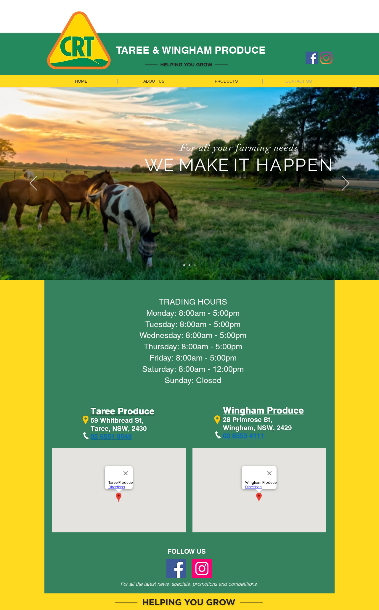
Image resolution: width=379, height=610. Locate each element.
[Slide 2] (189, 265)
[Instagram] (326, 58)
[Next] (345, 183)
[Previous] (33, 183)
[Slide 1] (184, 265)
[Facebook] (312, 58)
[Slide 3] (195, 265)
